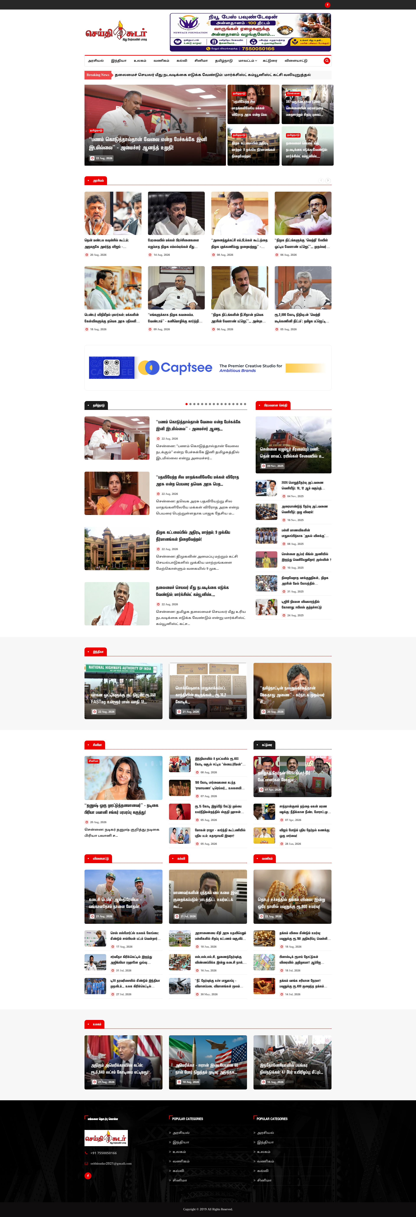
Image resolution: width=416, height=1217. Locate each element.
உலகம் (140, 61)
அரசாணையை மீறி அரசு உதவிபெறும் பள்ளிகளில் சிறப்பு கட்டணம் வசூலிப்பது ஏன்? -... (221, 939)
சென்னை (293, 93)
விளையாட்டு (296, 61)
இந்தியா (119, 61)
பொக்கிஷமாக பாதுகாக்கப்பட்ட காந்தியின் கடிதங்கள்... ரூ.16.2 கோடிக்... (201, 695)
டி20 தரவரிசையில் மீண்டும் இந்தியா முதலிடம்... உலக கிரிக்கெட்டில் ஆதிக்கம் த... (135, 986)
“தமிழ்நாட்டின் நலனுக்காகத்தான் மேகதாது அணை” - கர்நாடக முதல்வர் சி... (292, 695)
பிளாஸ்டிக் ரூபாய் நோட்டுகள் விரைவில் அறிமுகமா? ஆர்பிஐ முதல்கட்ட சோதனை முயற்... (300, 963)
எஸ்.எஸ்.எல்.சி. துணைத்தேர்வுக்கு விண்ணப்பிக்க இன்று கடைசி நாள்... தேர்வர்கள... (220, 963)
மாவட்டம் (247, 61)
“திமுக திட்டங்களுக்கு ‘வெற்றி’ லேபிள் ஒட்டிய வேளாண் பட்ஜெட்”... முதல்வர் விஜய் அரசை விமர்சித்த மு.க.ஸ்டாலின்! (303, 244)
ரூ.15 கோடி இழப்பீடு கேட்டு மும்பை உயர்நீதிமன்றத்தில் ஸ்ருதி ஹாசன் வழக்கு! (218, 812)
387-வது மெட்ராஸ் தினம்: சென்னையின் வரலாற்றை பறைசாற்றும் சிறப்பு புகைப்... (304, 108)
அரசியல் (96, 61)
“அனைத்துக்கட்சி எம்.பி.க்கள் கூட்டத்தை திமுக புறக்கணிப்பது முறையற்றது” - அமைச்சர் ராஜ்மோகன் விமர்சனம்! (239, 244)
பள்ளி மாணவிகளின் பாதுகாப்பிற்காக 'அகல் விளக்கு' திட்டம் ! (303, 536)
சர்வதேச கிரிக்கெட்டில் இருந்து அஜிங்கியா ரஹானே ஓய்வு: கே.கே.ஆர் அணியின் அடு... (131, 963)
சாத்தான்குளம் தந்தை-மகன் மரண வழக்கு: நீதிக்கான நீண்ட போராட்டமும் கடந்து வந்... (305, 812)
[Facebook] (327, 5)
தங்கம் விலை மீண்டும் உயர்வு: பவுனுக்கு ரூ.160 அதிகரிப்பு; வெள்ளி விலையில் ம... (303, 939)
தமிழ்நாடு (224, 61)
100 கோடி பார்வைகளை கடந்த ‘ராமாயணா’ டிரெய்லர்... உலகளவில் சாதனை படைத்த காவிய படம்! (219, 788)
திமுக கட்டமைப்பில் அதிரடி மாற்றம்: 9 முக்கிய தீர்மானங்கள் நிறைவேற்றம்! (253, 150)
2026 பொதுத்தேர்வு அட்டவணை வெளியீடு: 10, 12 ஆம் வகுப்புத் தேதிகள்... (302, 488)
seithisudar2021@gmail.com (111, 1164)
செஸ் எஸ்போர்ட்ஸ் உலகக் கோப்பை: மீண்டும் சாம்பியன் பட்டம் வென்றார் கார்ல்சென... (134, 939)
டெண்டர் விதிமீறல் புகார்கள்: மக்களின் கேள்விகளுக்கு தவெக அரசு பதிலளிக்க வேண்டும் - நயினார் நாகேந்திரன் (112, 318)
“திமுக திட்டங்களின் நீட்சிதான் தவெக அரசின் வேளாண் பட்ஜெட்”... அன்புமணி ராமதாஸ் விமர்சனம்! (239, 318)
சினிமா (201, 61)
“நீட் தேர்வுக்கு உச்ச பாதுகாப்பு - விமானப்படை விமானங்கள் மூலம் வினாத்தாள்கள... (217, 986)
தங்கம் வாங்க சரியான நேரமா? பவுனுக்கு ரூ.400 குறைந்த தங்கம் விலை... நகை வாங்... (302, 986)
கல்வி (182, 61)
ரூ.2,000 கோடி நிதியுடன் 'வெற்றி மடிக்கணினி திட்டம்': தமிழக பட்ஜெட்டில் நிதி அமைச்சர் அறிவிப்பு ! (301, 318)
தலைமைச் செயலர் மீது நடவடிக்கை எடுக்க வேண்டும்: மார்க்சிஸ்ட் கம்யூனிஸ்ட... (307, 150)
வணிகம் (161, 61)
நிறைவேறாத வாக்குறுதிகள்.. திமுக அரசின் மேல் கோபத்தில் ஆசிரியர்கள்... (305, 584)
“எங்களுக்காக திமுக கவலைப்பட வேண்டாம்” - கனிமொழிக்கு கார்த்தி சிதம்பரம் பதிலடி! (173, 318)
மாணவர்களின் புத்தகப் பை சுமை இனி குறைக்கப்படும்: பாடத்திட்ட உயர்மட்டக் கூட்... (206, 900)
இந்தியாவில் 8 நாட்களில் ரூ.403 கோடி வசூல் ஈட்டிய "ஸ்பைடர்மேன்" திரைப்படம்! (218, 764)
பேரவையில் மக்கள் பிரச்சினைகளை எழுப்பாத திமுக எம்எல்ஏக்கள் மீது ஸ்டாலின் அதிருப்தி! (173, 244)
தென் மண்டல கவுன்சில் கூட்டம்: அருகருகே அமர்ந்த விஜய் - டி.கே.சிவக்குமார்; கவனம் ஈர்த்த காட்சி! (111, 244)
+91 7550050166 (104, 1153)
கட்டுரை (270, 61)
